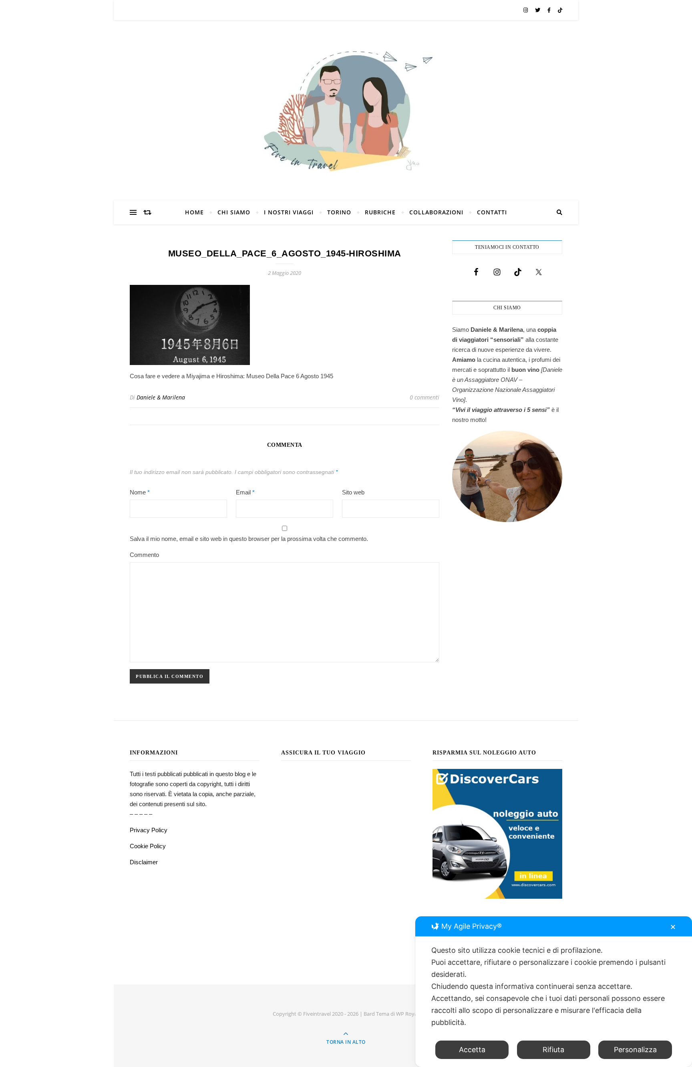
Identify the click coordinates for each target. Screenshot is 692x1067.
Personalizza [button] (635, 1049)
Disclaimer (144, 862)
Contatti (492, 212)
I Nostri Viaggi (289, 212)
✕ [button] (673, 927)
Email (245, 492)
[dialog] (553, 991)
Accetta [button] (472, 1049)
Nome (140, 492)
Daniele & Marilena (161, 397)
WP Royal (407, 1013)
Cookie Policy (148, 846)
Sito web (353, 492)
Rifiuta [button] (553, 1049)
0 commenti (424, 397)
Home (194, 212)
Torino (339, 212)
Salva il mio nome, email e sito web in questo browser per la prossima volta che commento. (249, 538)
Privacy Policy (148, 830)
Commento (144, 554)
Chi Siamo (233, 212)
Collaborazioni (436, 212)
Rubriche (380, 212)
